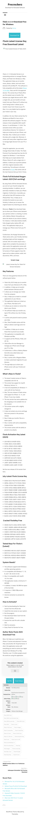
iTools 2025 (6, 724)
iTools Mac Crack (7, 751)
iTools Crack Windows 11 (9, 742)
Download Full (14, 35)
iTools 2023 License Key (9, 721)
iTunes (13, 170)
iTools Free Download (8, 745)
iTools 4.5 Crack (7, 733)
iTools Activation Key (19, 736)
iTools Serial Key (7, 754)
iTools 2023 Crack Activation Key (11, 718)
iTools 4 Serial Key (19, 730)
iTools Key (18, 745)
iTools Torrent (16, 754)
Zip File (9, 681)
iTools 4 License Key (8, 730)
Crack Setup (19, 681)
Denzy (14, 28)
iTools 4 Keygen (17, 727)
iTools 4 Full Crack (8, 727)
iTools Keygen (7, 748)
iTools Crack (6, 739)
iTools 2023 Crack (8, 715)
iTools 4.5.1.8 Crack (8, 736)
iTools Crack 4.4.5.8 (15, 739)
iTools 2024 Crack (20, 721)
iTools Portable (17, 751)
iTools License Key (16, 748)
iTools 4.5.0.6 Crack (17, 733)
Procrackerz (15, 4)
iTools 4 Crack (14, 724)
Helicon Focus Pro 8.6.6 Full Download (16, 786)
